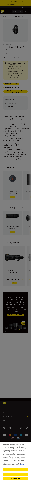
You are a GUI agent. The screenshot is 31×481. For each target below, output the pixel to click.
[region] (15, 461)
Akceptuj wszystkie (15, 478)
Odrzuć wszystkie (15, 474)
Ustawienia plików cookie (15, 469)
